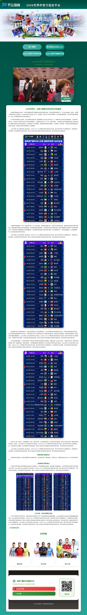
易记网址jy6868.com (55, 47)
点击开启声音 (67, 98)
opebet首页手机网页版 (32, 54)
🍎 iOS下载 (18, 593)
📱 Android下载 (19, 589)
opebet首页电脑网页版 (55, 54)
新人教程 (32, 47)
